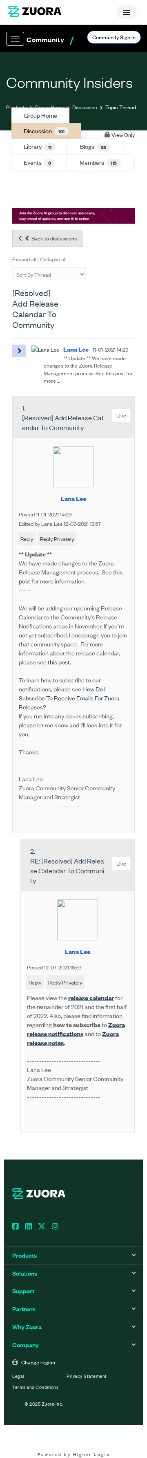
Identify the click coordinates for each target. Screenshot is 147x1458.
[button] (19, 351)
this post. (59, 661)
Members (98, 162)
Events (37, 162)
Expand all (24, 259)
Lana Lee (73, 498)
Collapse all (53, 259)
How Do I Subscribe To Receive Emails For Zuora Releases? (69, 697)
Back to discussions (53, 238)
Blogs (93, 146)
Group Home (50, 107)
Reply (26, 539)
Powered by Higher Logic (74, 1454)
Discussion (84, 107)
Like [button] (121, 415)
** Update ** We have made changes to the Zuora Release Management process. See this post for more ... (88, 369)
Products (16, 107)
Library (37, 146)
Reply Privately (57, 539)
